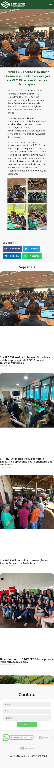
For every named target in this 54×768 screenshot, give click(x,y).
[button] (50, 5)
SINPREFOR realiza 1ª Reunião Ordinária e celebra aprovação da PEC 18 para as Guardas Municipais (25, 360)
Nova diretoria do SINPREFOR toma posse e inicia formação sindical (27, 661)
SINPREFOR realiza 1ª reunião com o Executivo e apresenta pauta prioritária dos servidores (26, 461)
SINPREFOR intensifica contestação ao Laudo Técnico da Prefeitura (24, 562)
